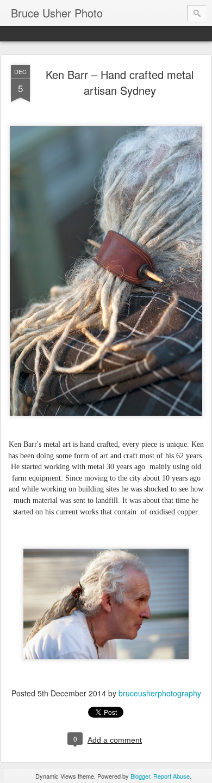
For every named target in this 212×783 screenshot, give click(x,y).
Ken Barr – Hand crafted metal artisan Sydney (120, 82)
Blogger (140, 776)
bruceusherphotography (160, 693)
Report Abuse (171, 776)
